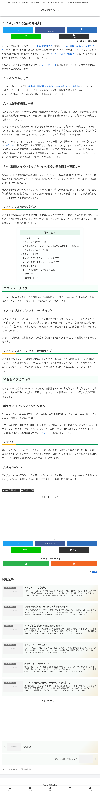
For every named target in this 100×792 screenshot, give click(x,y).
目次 (46, 232)
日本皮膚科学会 (44, 46)
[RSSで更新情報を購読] (74, 563)
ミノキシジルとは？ (33, 238)
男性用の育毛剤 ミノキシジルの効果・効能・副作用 (53, 86)
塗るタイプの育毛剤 (31, 266)
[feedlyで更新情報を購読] (26, 563)
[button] (74, 36)
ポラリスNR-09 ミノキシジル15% (40, 270)
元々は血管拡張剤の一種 (35, 242)
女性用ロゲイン (32, 278)
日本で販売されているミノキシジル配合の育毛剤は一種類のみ (52, 246)
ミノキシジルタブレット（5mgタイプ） (42, 258)
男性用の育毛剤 (28, 490)
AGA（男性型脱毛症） (12, 490)
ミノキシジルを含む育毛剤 (63, 54)
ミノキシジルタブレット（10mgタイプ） (43, 262)
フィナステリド (49, 65)
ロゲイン (8, 145)
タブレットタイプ (30, 254)
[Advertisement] (50, 516)
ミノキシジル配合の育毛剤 (36, 250)
